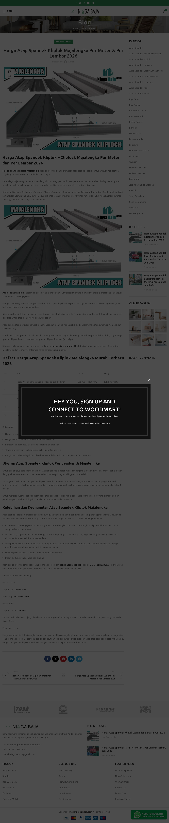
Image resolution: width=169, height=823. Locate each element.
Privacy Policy (102, 424)
